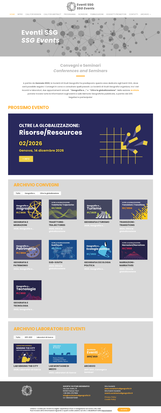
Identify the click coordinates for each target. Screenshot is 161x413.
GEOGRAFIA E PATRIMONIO (21, 264)
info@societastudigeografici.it (76, 395)
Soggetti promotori (116, 15)
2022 (121, 269)
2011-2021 (28, 337)
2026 (16, 228)
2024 (122, 228)
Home (12, 15)
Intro (20, 15)
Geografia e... (30, 193)
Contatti (133, 15)
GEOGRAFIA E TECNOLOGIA (21, 304)
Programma (70, 15)
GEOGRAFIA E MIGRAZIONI (21, 223)
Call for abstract (52, 15)
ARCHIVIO (89, 366)
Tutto (18, 193)
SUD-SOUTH (55, 262)
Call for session (33, 15)
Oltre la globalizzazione (49, 193)
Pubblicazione (97, 15)
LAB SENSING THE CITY (26, 366)
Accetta (124, 410)
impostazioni (107, 411)
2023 (51, 266)
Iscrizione (83, 15)
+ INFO (26, 158)
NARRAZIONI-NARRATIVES (127, 264)
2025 (51, 228)
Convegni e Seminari (95, 371)
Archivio (145, 15)
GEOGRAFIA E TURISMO (96, 222)
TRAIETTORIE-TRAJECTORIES (57, 223)
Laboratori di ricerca (45, 337)
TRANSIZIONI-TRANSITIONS (127, 223)
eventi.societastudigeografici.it (119, 393)
